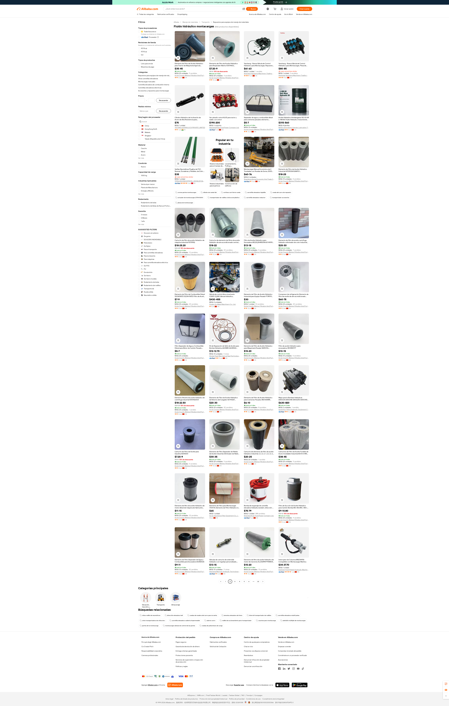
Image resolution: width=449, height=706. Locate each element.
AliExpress (191, 695)
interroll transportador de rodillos (260, 615)
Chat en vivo (248, 646)
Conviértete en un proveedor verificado (292, 655)
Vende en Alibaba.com (286, 642)
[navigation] (154, 302)
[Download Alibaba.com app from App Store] (282, 685)
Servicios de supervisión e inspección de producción (189, 661)
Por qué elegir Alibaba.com (151, 642)
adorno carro (211, 620)
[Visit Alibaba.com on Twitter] (288, 668)
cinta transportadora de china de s (153, 620)
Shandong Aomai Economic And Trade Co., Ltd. (259, 179)
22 (258, 581)
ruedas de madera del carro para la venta (203, 615)
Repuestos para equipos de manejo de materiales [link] (231, 22)
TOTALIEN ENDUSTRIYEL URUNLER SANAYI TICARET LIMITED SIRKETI (190, 181)
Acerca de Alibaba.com (150, 637)
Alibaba (176, 22)
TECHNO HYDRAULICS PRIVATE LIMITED (190, 127)
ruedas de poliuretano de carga (212, 626)
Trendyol (249, 695)
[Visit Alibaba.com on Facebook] (279, 668)
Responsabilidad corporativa (151, 651)
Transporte (206, 22)
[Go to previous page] (221, 581)
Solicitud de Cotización (218, 646)
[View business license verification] (245, 702)
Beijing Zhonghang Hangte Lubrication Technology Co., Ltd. (294, 127)
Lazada (224, 695)
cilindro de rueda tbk (210, 192)
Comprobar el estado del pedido (289, 651)
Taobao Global (234, 695)
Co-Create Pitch (147, 646)
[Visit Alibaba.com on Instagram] (293, 668)
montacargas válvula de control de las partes (180, 626)
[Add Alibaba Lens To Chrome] (175, 685)
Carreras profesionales (149, 655)
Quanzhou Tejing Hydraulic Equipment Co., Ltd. (294, 409)
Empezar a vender (284, 646)
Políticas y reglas (182, 666)
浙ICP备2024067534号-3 (284, 702)
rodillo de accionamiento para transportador (237, 620)
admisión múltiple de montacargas (294, 620)
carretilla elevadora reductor (255, 197)
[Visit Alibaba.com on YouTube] (298, 668)
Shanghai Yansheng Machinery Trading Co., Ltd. (259, 73)
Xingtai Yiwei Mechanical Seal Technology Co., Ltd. (224, 356)
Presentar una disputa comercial (256, 651)
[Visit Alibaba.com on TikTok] (302, 668)
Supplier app (239, 685)
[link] (446, 684)
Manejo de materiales (190, 22)
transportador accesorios (280, 197)
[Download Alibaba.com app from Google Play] (300, 685)
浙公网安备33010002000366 (263, 702)
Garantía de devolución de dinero (188, 646)
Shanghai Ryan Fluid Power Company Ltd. (224, 127)
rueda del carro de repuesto (282, 192)
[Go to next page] (263, 581)
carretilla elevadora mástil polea (288, 615)
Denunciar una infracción (253, 666)
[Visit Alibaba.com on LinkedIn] (284, 668)
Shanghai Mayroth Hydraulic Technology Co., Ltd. (224, 571)
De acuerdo (163, 100)
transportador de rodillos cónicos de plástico (224, 197)
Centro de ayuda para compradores (257, 642)
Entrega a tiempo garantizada (186, 651)
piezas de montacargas (185, 203)
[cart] (275, 9)
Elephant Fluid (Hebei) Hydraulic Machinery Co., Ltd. (294, 570)
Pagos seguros (181, 642)
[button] (243, 8)
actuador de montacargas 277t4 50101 (190, 197)
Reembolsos (248, 655)
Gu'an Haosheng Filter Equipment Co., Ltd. (224, 516)
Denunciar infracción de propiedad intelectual (256, 661)
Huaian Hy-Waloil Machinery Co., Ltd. (222, 304)
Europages (258, 695)
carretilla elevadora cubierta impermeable (186, 620)
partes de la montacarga (150, 626)
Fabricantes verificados (218, 642)
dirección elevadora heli (175, 615)
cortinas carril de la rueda (231, 192)
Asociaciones (283, 660)
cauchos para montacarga (267, 620)
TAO (242, 695)
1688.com (200, 695)
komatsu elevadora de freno (233, 615)
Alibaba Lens (153, 685)
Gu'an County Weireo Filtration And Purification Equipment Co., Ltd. (190, 75)
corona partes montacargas (187, 192)
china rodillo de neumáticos (151, 615)
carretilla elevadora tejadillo (256, 192)
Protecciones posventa (184, 655)
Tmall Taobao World (213, 695)
